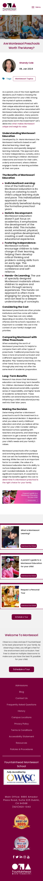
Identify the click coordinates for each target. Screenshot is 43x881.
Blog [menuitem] (21, 691)
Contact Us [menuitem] (22, 698)
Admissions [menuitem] (21, 685)
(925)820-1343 (21, 806)
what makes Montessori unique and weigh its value (18, 125)
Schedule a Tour (21, 617)
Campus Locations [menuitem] (21, 717)
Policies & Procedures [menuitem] (21, 749)
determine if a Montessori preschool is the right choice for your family (20, 481)
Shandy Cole (26, 62)
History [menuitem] (21, 710)
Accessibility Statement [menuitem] (21, 736)
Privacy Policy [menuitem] (21, 723)
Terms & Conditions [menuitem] (21, 730)
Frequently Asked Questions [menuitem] (21, 704)
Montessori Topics (24, 78)
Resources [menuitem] (21, 742)
